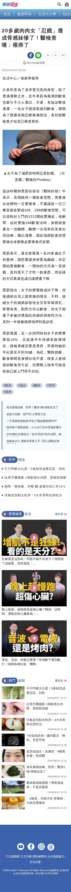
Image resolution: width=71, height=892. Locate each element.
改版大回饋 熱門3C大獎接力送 (26, 414)
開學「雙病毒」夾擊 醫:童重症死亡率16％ (35, 486)
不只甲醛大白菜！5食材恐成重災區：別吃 (34, 469)
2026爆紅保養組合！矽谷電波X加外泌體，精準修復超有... (33, 436)
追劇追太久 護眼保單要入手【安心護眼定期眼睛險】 (32, 443)
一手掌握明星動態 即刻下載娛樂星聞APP (31, 421)
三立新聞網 (12, 856)
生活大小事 (47, 14)
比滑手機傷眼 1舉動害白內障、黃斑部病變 (35, 477)
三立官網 (26, 856)
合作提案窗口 (56, 856)
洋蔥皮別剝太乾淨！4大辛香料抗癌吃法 (33, 495)
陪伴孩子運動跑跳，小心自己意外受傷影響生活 (34, 429)
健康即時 (24, 14)
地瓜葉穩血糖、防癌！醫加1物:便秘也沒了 (32, 407)
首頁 (7, 14)
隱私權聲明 (40, 856)
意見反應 (35, 861)
